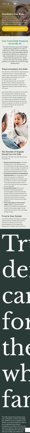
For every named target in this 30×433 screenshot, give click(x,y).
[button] (6, 3)
